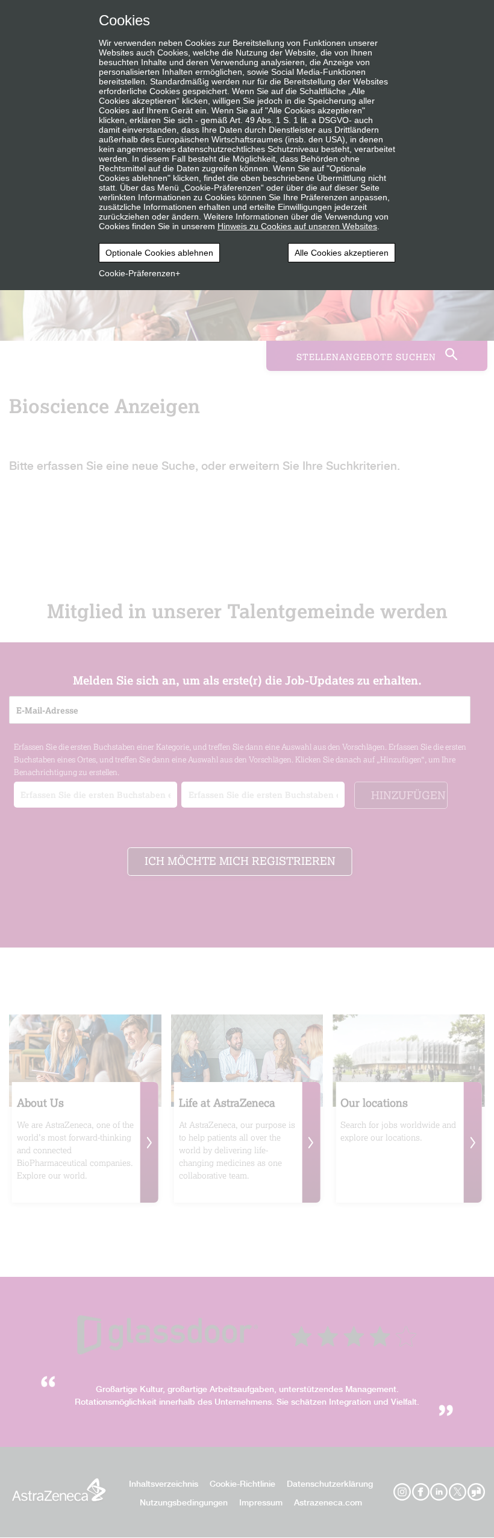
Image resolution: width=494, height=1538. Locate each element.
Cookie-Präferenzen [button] (137, 273)
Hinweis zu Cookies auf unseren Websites (297, 226)
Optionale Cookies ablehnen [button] (159, 253)
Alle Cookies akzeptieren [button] (342, 253)
